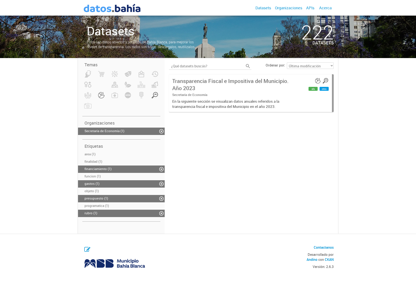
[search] (247, 66)
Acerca (325, 7)
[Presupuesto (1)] (101, 97)
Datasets (263, 7)
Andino (312, 259)
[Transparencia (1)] (155, 97)
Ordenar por (275, 65)
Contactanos (324, 247)
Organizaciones (288, 7)
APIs (310, 7)
